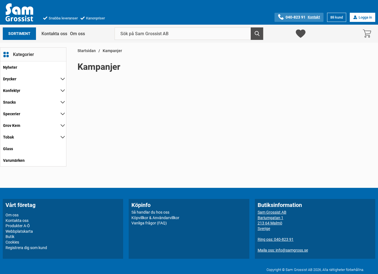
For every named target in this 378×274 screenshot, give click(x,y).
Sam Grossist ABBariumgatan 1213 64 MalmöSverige (272, 220)
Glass (8, 149)
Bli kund (336, 17)
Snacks (9, 102)
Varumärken (14, 160)
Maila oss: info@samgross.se (283, 250)
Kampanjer (112, 50)
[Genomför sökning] (257, 33)
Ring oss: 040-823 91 (276, 239)
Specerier (11, 114)
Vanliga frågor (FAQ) (149, 223)
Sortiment (19, 33)
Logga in (365, 17)
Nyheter (10, 67)
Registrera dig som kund (26, 247)
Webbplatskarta (19, 231)
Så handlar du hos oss (150, 212)
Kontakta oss (54, 33)
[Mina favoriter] (300, 34)
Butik (10, 236)
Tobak (8, 137)
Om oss (77, 33)
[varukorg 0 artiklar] (368, 33)
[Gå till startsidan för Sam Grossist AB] (19, 12)
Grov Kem (11, 125)
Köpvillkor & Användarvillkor (155, 218)
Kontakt (314, 17)
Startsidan (86, 50)
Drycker (9, 79)
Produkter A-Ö (18, 226)
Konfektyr (11, 90)
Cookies (12, 242)
